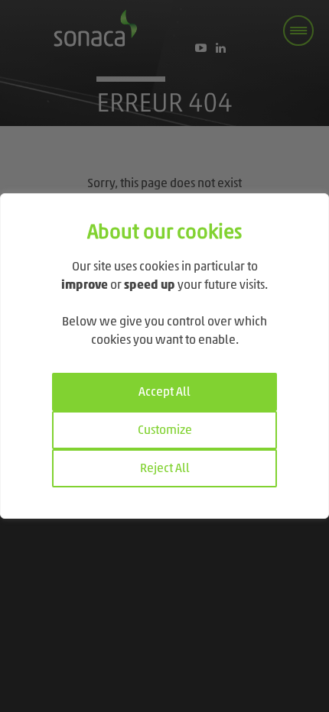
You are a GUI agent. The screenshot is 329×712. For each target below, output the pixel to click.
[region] (164, 356)
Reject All (165, 469)
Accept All (164, 393)
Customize (165, 431)
